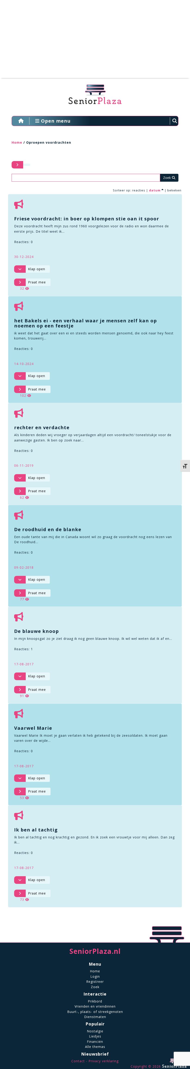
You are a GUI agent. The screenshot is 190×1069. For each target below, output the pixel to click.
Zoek (95, 987)
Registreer (95, 981)
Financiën (95, 1041)
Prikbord (95, 1001)
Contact (78, 1061)
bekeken (174, 190)
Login (95, 976)
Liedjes (95, 1036)
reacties (138, 190)
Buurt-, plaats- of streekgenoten (95, 1011)
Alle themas (95, 1046)
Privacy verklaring (104, 1061)
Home (17, 142)
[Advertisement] (91, 41)
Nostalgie (95, 1031)
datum (155, 190)
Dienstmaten (95, 1017)
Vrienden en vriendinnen (95, 1006)
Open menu (55, 121)
